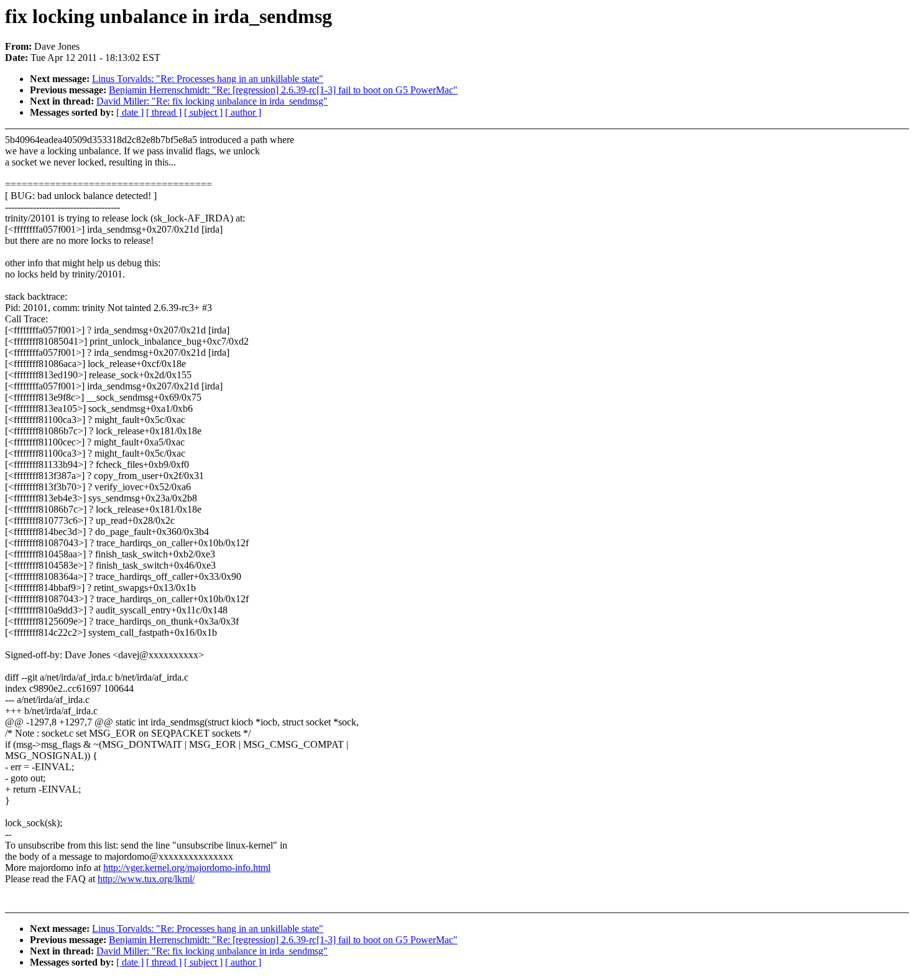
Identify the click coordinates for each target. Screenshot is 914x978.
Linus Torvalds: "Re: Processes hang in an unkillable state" (207, 78)
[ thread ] (164, 112)
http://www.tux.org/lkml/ (146, 878)
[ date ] (130, 112)
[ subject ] (203, 112)
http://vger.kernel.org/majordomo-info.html (186, 867)
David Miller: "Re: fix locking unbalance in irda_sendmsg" (212, 101)
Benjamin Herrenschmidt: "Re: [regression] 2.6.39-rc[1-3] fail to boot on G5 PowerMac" (283, 90)
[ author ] (243, 112)
